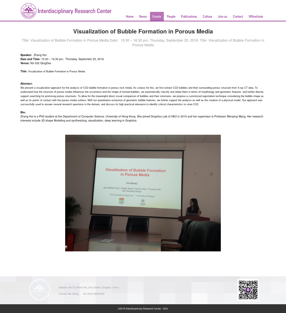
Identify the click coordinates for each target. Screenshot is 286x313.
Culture (207, 16)
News (143, 16)
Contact (238, 16)
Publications (189, 16)
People (171, 16)
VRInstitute (256, 16)
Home (129, 16)
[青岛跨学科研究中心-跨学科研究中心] (66, 11)
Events (157, 16)
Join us (222, 16)
